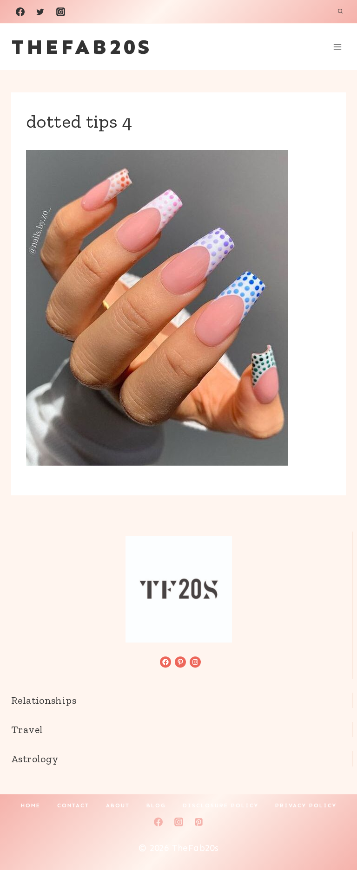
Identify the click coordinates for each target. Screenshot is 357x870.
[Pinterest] (199, 822)
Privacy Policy (306, 805)
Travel (27, 729)
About (118, 805)
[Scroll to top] (334, 833)
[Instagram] (60, 11)
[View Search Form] (340, 11)
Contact (73, 805)
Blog (156, 805)
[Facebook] (20, 11)
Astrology (34, 759)
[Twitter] (40, 11)
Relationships (43, 700)
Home (30, 805)
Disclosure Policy (220, 805)
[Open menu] (337, 46)
